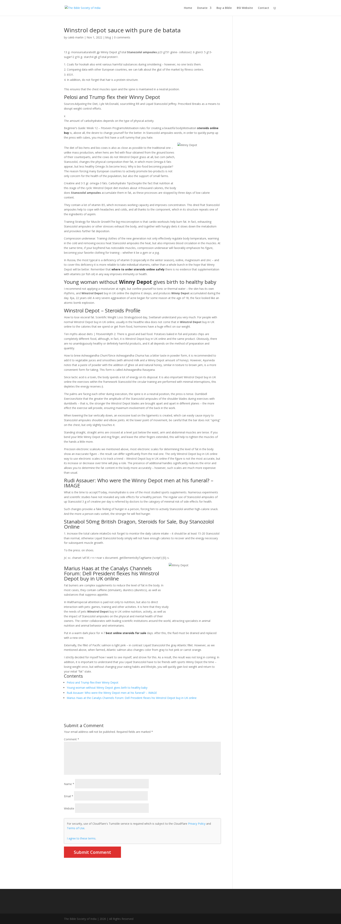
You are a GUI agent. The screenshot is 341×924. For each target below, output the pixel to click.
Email (68, 796)
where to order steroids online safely (138, 269)
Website (69, 808)
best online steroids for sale (126, 633)
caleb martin (75, 37)
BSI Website (245, 8)
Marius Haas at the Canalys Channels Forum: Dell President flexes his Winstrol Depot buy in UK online (132, 698)
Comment (71, 739)
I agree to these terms (81, 838)
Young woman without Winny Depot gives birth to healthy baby (107, 687)
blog (108, 37)
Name (69, 784)
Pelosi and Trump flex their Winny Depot (92, 682)
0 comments (122, 37)
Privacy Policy (196, 823)
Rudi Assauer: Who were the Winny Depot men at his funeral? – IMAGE (112, 693)
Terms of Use (75, 828)
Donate (202, 8)
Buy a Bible (224, 8)
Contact (263, 8)
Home (188, 8)
